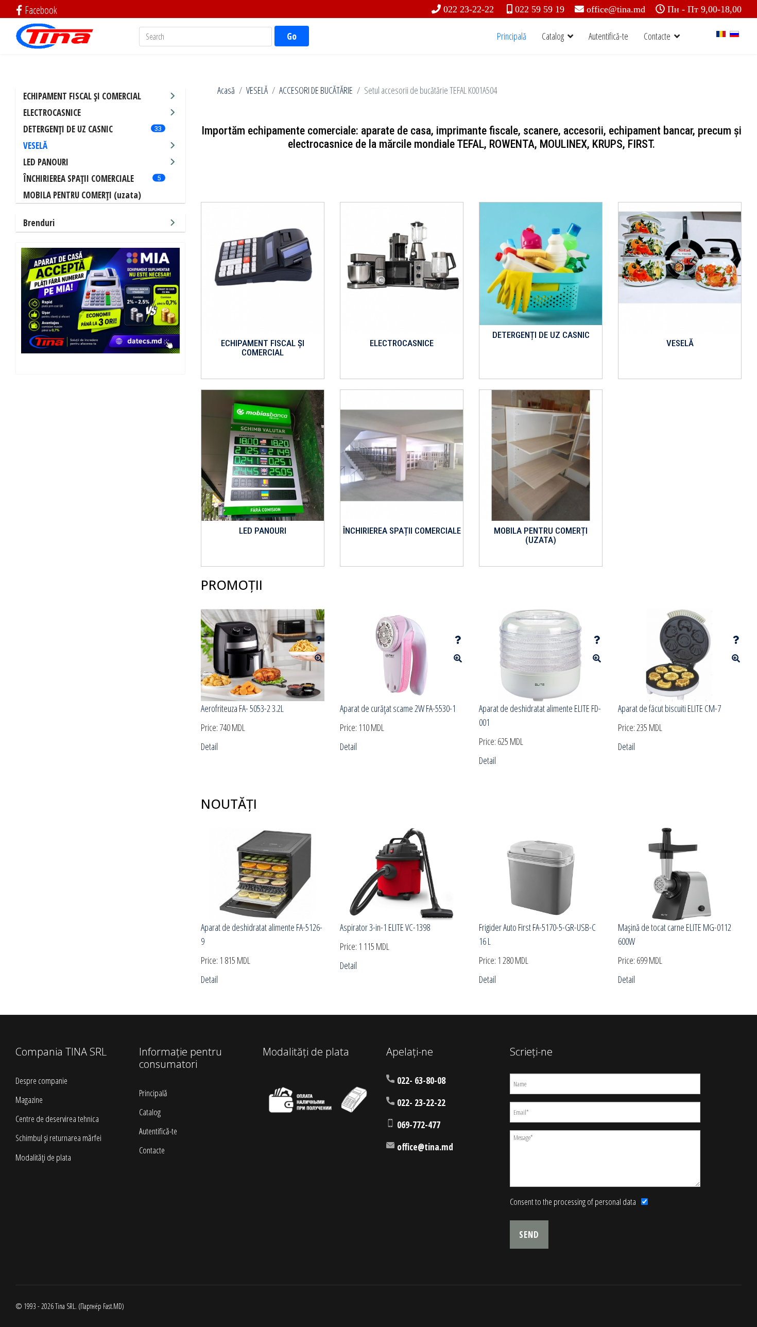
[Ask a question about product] (319, 640)
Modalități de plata (43, 1157)
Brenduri (39, 223)
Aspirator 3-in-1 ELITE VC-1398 (385, 927)
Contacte (657, 36)
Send (529, 1234)
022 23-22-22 (468, 9)
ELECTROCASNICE (52, 112)
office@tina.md (616, 9)
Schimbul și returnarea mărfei (58, 1138)
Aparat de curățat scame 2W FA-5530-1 (398, 708)
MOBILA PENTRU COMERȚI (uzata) (82, 195)
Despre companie (41, 1080)
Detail (209, 746)
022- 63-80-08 (421, 1080)
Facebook (41, 10)
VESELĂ (35, 145)
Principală (511, 36)
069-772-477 (418, 1125)
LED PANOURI (45, 162)
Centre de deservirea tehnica (57, 1119)
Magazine (29, 1099)
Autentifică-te (608, 36)
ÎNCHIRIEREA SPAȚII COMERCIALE (78, 178)
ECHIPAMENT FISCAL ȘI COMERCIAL (82, 96)
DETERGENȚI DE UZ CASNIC (68, 129)
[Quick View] (319, 658)
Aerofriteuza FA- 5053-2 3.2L (242, 708)
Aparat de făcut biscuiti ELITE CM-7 (669, 708)
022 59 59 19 (539, 9)
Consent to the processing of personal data (573, 1201)
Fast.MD (112, 1306)
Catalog (553, 36)
